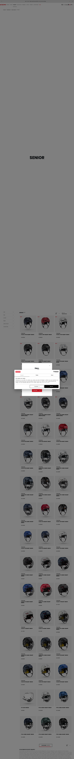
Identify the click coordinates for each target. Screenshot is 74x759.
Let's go (35, 390)
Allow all (51, 386)
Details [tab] (37, 375)
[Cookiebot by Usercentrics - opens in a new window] (54, 372)
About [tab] (52, 375)
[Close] (50, 366)
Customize (36, 386)
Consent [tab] (21, 375)
